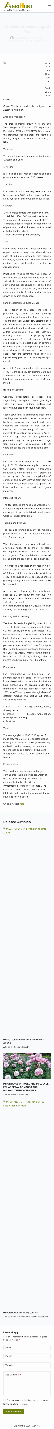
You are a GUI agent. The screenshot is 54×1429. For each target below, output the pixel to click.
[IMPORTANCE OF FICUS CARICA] (27, 1204)
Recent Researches (39, 1316)
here (22, 803)
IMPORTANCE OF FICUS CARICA (20, 1312)
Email (8, 1356)
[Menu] (49, 6)
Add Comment (13, 1374)
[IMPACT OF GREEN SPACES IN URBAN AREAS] (27, 931)
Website (9, 1365)
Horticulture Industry (36, 41)
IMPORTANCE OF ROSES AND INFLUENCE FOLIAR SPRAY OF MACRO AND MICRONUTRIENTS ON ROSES (26, 1087)
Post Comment (13, 1411)
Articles (6, 1047)
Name (9, 1347)
